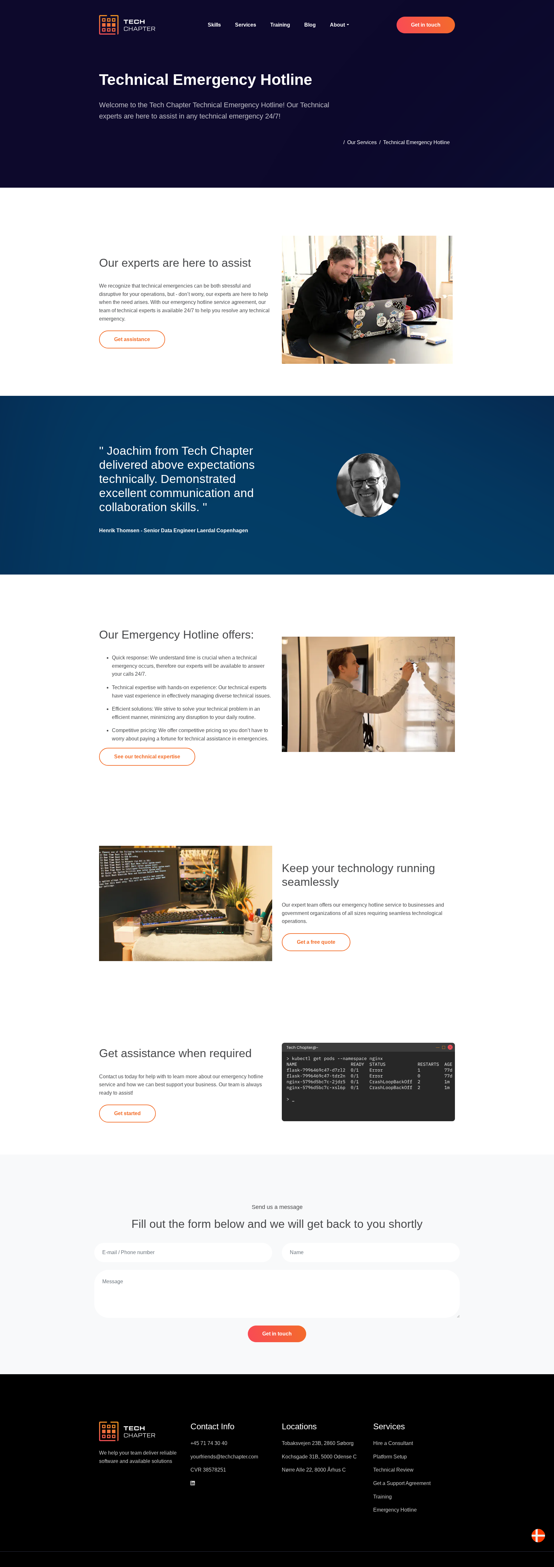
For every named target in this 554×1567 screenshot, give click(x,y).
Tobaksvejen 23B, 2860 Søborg (318, 1443)
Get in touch (426, 25)
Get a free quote (316, 942)
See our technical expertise (147, 756)
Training (280, 25)
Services (245, 25)
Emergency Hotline (395, 1510)
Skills (214, 25)
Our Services (362, 142)
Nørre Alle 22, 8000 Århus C (314, 1470)
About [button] (337, 25)
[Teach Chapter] (192, 1483)
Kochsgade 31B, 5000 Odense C (319, 1456)
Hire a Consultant (393, 1443)
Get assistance (132, 339)
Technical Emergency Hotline (416, 142)
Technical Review (393, 1470)
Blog (310, 25)
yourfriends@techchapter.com (224, 1456)
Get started (127, 1113)
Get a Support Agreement (402, 1483)
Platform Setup (390, 1456)
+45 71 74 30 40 (208, 1443)
